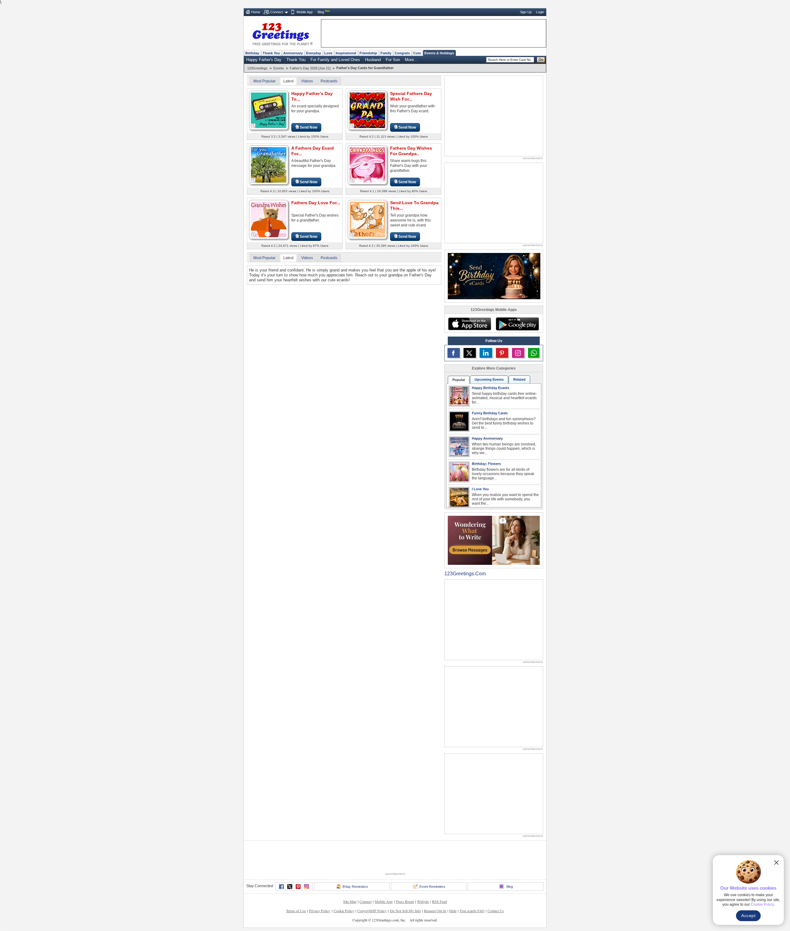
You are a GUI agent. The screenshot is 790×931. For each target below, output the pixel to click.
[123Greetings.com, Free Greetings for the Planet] (282, 33)
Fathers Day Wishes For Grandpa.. (411, 151)
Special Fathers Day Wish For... (411, 96)
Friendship (368, 53)
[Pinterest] (298, 863)
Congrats (402, 53)
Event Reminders (432, 864)
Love (328, 53)
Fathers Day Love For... (315, 202)
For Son (393, 59)
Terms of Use (296, 887)
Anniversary (293, 53)
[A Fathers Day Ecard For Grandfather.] (268, 164)
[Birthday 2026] (494, 275)
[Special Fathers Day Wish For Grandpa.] (367, 110)
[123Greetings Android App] (517, 323)
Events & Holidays (439, 53)
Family (385, 53)
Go (540, 59)
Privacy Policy (319, 887)
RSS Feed (439, 878)
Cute (417, 53)
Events (278, 68)
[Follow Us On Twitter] (470, 353)
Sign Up (526, 12)
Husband (373, 59)
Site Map (349, 878)
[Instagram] (306, 863)
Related (519, 379)
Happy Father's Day (263, 59)
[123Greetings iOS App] (469, 323)
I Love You (480, 489)
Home (255, 12)
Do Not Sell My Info (405, 887)
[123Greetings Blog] (494, 540)
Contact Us (496, 887)
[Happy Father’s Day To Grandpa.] (268, 110)
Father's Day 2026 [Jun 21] (310, 68)
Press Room (405, 878)
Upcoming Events (489, 379)
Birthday (252, 53)
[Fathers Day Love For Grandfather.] (268, 219)
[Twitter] (289, 863)
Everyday (313, 53)
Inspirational (346, 53)
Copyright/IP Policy (372, 887)
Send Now (308, 127)
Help (452, 887)
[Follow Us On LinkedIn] (486, 353)
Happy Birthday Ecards (490, 388)
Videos (307, 81)
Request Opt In (435, 887)
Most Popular (264, 81)
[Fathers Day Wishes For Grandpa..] (367, 164)
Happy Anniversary (487, 438)
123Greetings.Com (465, 573)
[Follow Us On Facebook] (453, 353)
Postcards (329, 81)
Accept (748, 915)
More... (411, 59)
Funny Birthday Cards (490, 413)
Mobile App (305, 12)
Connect (276, 12)
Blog (321, 12)
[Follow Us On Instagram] (518, 353)
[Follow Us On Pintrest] (502, 353)
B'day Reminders (355, 864)
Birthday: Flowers (486, 464)
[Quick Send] (253, 125)
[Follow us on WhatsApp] (533, 353)
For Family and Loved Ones (335, 59)
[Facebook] (281, 863)
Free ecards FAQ (472, 887)
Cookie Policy (344, 887)
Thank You (271, 53)
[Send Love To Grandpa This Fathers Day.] (367, 219)
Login (540, 12)
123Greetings (257, 68)
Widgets (423, 878)
